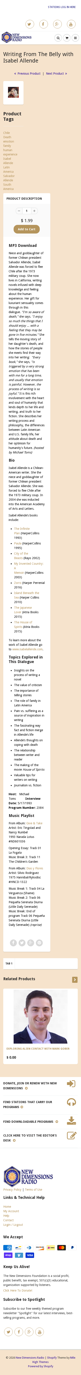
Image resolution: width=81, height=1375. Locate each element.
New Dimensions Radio (30, 1357)
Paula (17, 543)
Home (7, 1206)
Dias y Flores (34, 868)
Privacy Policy (12, 1189)
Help (6, 1215)
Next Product (55, 73)
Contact (8, 1220)
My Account (11, 1211)
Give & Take (34, 823)
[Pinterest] (57, 24)
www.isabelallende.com (27, 649)
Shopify (52, 1357)
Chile (6, 133)
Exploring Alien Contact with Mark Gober (38, 1048)
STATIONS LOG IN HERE (62, 7)
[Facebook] (43, 24)
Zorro (17, 583)
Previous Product (28, 73)
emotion (8, 141)
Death (7, 137)
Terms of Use (33, 1189)
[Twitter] (29, 24)
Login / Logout (13, 1224)
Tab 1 (9, 963)
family (7, 145)
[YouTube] (71, 24)
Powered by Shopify (40, 1366)
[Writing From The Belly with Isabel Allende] (13, 92)
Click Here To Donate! (17, 1290)
